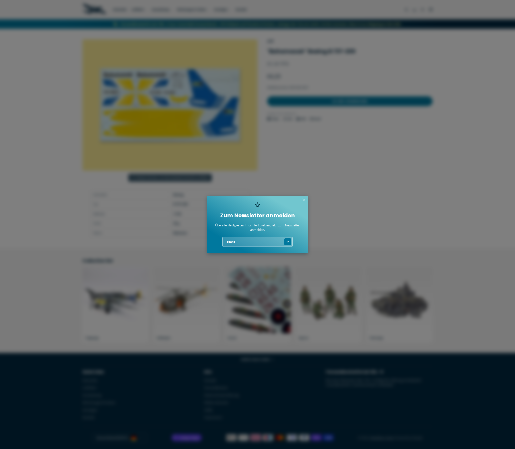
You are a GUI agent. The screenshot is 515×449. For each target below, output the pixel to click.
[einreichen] (287, 241)
